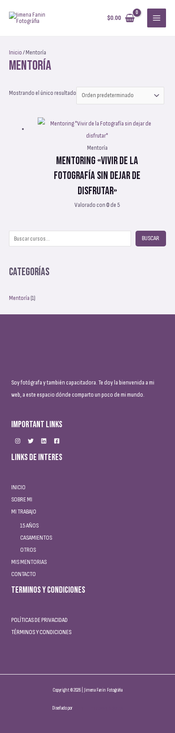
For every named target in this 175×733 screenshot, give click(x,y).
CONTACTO (23, 574)
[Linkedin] (43, 440)
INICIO (18, 487)
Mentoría (19, 298)
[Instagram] (17, 440)
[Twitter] (30, 440)
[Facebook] (56, 440)
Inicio (15, 52)
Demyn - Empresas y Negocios (98, 708)
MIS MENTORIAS (29, 562)
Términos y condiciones (41, 632)
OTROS (28, 550)
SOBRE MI (21, 499)
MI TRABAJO (23, 511)
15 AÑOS (29, 525)
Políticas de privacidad (39, 620)
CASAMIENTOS (36, 537)
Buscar (150, 238)
